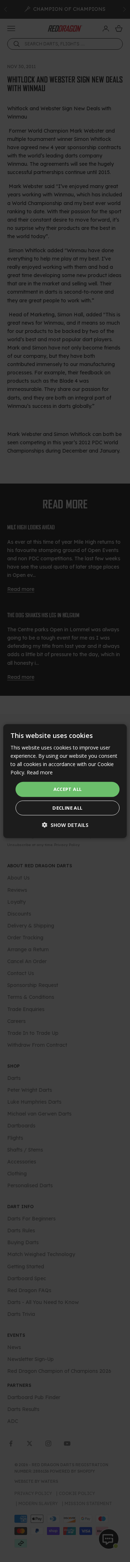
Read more (40, 772)
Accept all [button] (67, 789)
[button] (65, 825)
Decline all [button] (67, 808)
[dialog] (65, 781)
